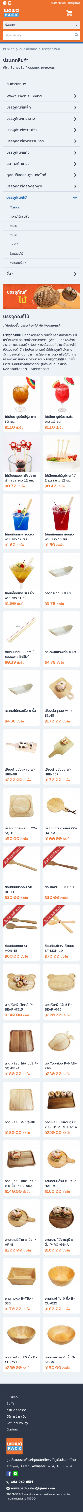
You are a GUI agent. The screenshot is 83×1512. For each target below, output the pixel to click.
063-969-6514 (21, 1481)
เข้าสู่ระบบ (74, 3)
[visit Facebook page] (4, 3)
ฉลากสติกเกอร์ (18, 163)
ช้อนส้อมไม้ (16, 254)
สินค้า (10, 1403)
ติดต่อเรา (12, 1429)
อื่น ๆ (10, 273)
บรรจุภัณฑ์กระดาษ (20, 118)
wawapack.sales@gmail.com (32, 1488)
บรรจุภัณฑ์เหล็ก (18, 107)
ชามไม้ (13, 226)
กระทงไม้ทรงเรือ (19, 217)
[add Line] (15, 1473)
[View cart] (69, 13)
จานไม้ (13, 235)
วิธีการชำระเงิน (16, 1416)
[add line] (9, 3)
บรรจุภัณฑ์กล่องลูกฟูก (24, 186)
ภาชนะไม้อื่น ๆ (18, 263)
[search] (76, 34)
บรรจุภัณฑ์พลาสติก (21, 130)
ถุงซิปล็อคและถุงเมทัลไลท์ (26, 175)
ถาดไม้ (14, 244)
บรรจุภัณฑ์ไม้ (16, 197)
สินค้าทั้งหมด (28, 49)
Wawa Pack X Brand (24, 96)
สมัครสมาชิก (58, 3)
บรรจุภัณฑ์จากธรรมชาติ (25, 141)
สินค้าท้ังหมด (16, 84)
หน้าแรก (9, 49)
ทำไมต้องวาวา (16, 1410)
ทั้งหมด (14, 207)
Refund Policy (17, 1423)
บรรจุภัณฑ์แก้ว (18, 152)
